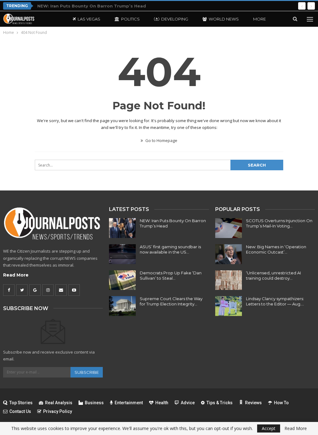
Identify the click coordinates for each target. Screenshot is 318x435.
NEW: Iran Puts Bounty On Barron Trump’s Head (91, 5)
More (259, 18)
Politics (130, 18)
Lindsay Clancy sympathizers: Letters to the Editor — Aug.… (275, 301)
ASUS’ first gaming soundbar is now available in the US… (170, 249)
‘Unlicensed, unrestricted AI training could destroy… (273, 275)
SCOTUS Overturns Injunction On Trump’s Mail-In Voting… (279, 223)
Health (161, 402)
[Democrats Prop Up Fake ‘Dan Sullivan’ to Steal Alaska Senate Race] (122, 280)
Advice (188, 402)
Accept (268, 428)
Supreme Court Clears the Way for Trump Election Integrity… (171, 301)
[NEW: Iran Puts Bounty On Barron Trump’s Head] (122, 228)
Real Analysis (58, 402)
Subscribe (87, 372)
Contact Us (20, 411)
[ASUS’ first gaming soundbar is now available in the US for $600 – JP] (122, 254)
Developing (174, 18)
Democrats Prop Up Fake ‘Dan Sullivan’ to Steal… (171, 275)
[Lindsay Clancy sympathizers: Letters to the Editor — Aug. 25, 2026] (228, 306)
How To (281, 402)
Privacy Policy (57, 411)
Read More (16, 275)
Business (94, 402)
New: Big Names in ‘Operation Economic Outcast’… (276, 249)
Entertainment (129, 402)
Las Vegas (89, 18)
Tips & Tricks (220, 402)
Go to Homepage (160, 140)
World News (224, 18)
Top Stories (21, 402)
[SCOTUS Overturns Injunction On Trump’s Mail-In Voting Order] (228, 228)
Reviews (253, 402)
